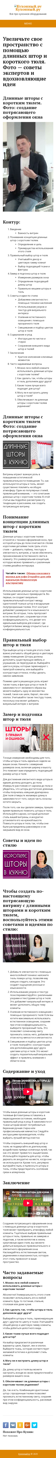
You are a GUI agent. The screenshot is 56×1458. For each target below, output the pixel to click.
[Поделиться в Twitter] (34, 1425)
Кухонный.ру (28, 9)
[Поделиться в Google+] (27, 1425)
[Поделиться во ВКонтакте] (13, 1425)
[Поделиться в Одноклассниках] (20, 1425)
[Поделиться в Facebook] (6, 1425)
